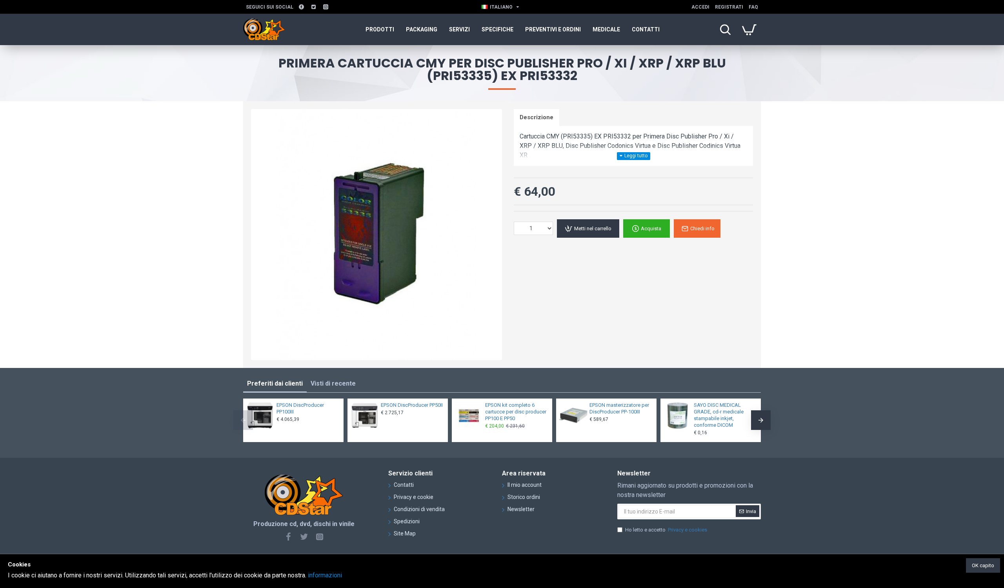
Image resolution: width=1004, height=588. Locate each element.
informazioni (325, 575)
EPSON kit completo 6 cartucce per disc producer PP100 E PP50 (515, 411)
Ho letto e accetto (666, 530)
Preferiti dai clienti (275, 383)
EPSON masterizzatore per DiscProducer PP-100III (619, 408)
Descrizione (536, 117)
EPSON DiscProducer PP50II (412, 405)
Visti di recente (333, 383)
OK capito (983, 565)
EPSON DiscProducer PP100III (300, 408)
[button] (243, 420)
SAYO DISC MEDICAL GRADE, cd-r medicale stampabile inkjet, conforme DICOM (719, 415)
